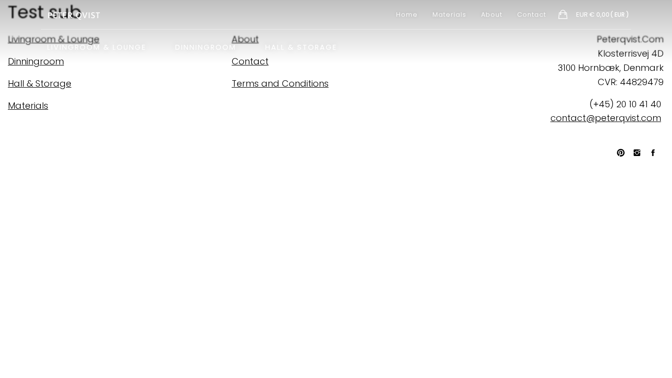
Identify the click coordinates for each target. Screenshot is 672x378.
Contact (531, 14)
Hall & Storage (301, 46)
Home (407, 14)
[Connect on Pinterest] (625, 153)
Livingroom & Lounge (96, 46)
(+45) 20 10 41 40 (625, 104)
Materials (449, 14)
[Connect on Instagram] (641, 153)
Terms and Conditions (280, 83)
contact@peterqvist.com (605, 118)
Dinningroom (205, 46)
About (491, 14)
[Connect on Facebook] (657, 153)
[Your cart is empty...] (563, 16)
